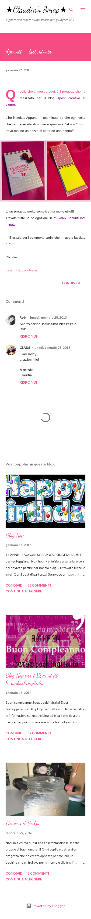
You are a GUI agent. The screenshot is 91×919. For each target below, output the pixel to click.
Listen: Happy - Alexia (22, 270)
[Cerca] (71, 8)
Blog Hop (15, 535)
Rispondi (28, 336)
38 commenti (39, 585)
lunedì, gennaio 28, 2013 (48, 317)
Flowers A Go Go (22, 823)
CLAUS (25, 348)
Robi (23, 317)
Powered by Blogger (48, 906)
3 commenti (38, 873)
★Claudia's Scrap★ (36, 10)
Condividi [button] (71, 283)
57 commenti (39, 733)
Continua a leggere (24, 591)
